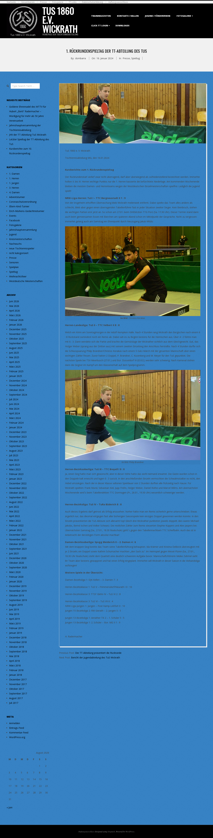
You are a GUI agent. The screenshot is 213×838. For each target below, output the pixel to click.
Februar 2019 (16, 628)
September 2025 (18, 343)
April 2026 (14, 310)
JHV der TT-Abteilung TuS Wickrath (27, 134)
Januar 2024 (15, 427)
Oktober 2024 (16, 390)
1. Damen (14, 173)
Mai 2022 (14, 511)
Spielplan (14, 267)
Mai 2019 (14, 614)
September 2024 (18, 394)
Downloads (122, 25)
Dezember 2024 (17, 380)
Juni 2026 (14, 301)
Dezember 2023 (17, 432)
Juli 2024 (13, 399)
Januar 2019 (15, 632)
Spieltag (135, 58)
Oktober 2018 (16, 646)
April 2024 (14, 413)
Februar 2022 (16, 525)
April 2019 (14, 618)
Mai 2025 (14, 357)
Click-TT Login (99, 25)
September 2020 (18, 567)
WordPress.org (17, 737)
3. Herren (14, 187)
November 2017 (18, 684)
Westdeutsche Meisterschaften (26, 281)
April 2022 (14, 516)
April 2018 (14, 660)
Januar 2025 (15, 376)
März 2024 (15, 418)
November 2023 (18, 436)
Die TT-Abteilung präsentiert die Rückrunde (98, 652)
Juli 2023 (13, 455)
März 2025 (15, 366)
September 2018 (18, 651)
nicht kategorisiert (18, 253)
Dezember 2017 (17, 679)
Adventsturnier (17, 197)
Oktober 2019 (16, 595)
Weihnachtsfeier (17, 276)
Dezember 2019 (17, 586)
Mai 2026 (14, 306)
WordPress (129, 831)
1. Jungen (14, 183)
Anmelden (14, 723)
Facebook (14, 220)
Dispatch (111, 831)
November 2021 (18, 539)
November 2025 (18, 334)
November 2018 (18, 642)
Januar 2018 (15, 674)
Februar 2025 (16, 371)
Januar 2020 (15, 581)
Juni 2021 (14, 553)
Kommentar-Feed (18, 732)
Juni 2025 (14, 352)
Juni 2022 (14, 506)
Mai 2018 (14, 656)
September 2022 (18, 497)
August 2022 (16, 502)
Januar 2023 (15, 478)
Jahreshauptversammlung (23, 229)
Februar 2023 (16, 474)
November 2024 (18, 385)
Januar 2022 (15, 530)
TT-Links (73, 2)
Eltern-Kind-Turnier (19, 206)
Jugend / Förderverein (157, 16)
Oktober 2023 (16, 441)
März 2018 (15, 665)
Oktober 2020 (16, 562)
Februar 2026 (16, 320)
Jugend (12, 234)
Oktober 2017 (16, 688)
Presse (43, 2)
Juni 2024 (14, 404)
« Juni (9, 807)
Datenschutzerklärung (92, 2)
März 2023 (15, 469)
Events (12, 215)
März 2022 (15, 520)
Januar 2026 (15, 324)
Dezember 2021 (17, 534)
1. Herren (14, 178)
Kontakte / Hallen (128, 16)
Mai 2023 (14, 460)
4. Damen (14, 192)
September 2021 (18, 548)
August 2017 (16, 698)
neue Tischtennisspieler (21, 248)
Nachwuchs (15, 243)
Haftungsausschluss (118, 2)
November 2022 (18, 488)
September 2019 (18, 600)
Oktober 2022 (16, 492)
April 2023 (14, 464)
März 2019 (15, 623)
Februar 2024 (16, 422)
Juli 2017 (13, 702)
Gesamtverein (28, 2)
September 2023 (18, 446)
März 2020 (15, 572)
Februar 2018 (16, 670)
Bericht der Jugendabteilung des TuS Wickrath (95, 657)
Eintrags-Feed (16, 727)
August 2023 (16, 450)
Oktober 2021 (16, 544)
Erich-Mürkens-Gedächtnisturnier (26, 211)
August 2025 (16, 348)
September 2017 (18, 693)
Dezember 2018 (17, 637)
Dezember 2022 (17, 483)
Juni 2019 (14, 609)
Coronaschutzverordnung (22, 201)
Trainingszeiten (101, 16)
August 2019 (16, 604)
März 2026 (15, 315)
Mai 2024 (14, 408)
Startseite (11, 2)
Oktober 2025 (16, 338)
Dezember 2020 (17, 558)
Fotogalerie (57, 2)
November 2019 (18, 590)
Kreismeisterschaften (20, 239)
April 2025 (14, 362)
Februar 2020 (16, 576)
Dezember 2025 (17, 329)
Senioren (14, 262)
